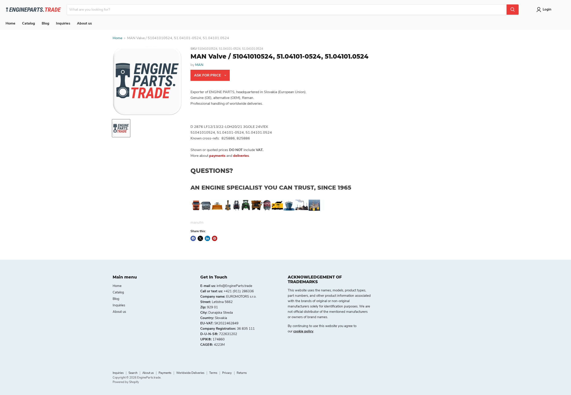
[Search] (513, 9)
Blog (45, 23)
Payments (165, 373)
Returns (242, 373)
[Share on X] (200, 238)
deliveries (241, 155)
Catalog (28, 23)
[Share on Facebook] (193, 238)
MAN (199, 64)
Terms (213, 373)
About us (84, 23)
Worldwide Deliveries (190, 373)
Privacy (227, 373)
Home (10, 23)
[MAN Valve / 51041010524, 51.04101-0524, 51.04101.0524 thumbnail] (121, 128)
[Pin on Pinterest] (214, 238)
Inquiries (63, 23)
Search (132, 373)
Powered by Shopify (126, 382)
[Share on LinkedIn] (207, 238)
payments (217, 155)
